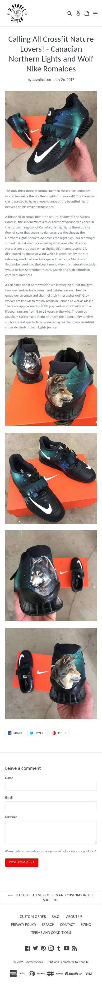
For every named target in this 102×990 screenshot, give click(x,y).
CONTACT (67, 925)
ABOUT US (74, 917)
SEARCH (48, 925)
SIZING (86, 925)
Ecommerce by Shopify (74, 962)
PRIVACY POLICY (23, 925)
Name (9, 778)
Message (11, 817)
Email (9, 797)
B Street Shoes (34, 962)
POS (51, 962)
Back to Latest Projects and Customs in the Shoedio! (54, 898)
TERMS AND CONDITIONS (51, 933)
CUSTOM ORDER (33, 917)
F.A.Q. (56, 917)
